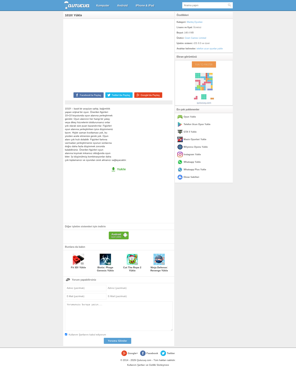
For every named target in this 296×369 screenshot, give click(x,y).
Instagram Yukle (192, 154)
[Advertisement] (118, 55)
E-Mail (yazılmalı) (117, 296)
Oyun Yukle (190, 116)
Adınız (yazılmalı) (117, 288)
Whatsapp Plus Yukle (195, 169)
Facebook (152, 353)
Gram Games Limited (195, 38)
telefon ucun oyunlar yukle (210, 48)
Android (122, 5)
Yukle (121, 169)
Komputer (102, 5)
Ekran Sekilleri (191, 177)
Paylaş (90, 95)
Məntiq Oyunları (195, 22)
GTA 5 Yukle (190, 132)
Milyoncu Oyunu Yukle (196, 147)
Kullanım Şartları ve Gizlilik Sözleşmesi (148, 365)
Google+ (133, 353)
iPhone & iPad (145, 5)
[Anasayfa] (77, 5)
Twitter (171, 353)
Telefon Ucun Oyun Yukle (197, 124)
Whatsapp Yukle (192, 162)
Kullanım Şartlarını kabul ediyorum (87, 334)
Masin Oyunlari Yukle (195, 139)
